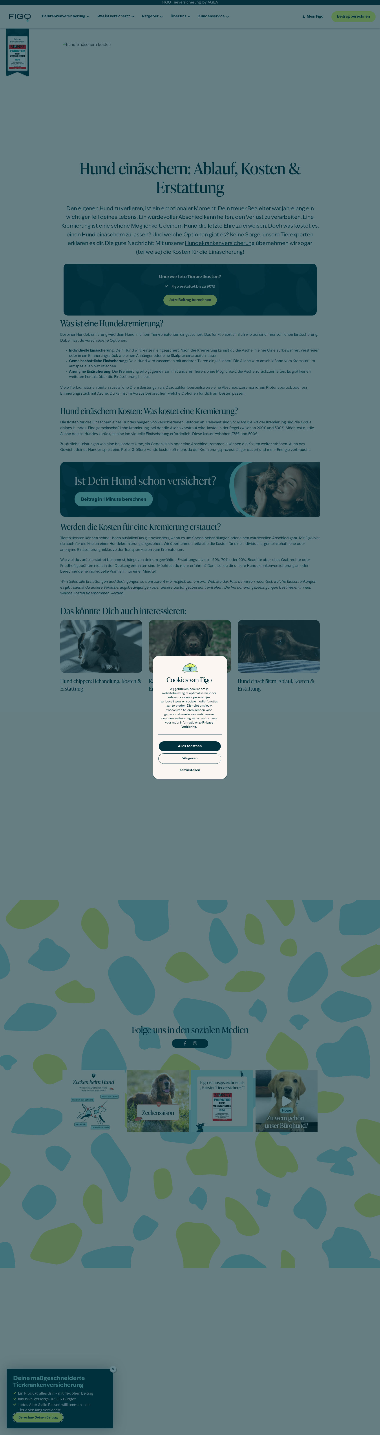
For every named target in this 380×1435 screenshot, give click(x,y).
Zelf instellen (189, 770)
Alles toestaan (190, 746)
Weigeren (189, 758)
